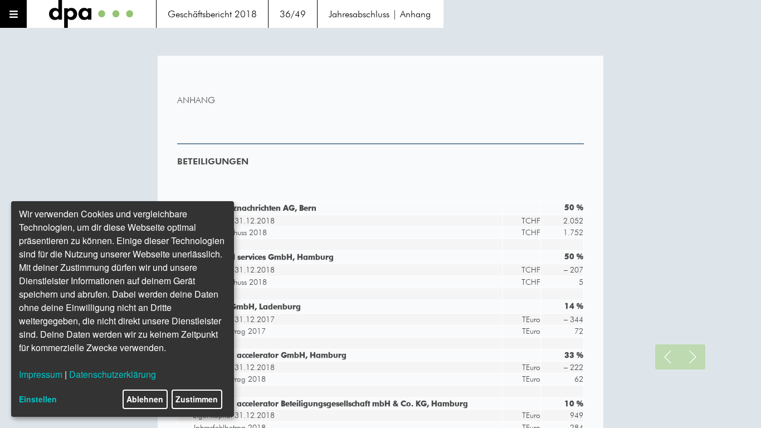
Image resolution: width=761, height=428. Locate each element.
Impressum (40, 374)
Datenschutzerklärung (112, 374)
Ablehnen (144, 399)
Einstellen (38, 399)
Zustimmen (196, 399)
